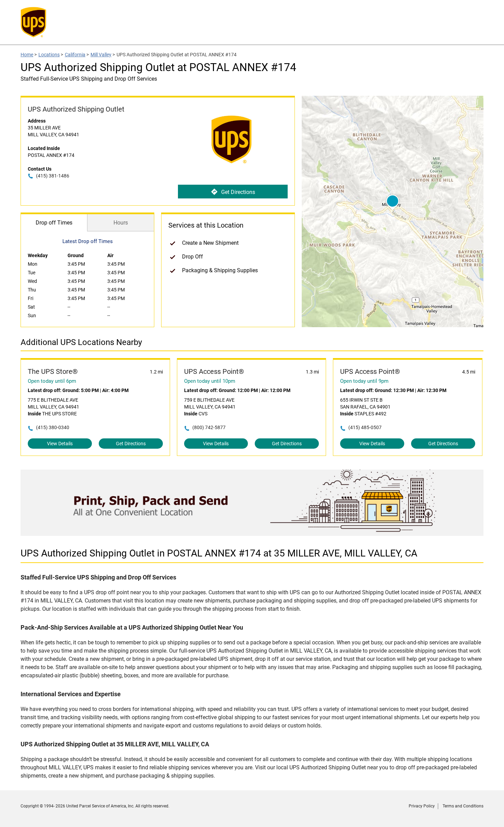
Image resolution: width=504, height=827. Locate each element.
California (75, 54)
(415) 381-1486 (52, 176)
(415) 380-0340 (52, 427)
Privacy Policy (422, 806)
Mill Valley (101, 54)
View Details (60, 443)
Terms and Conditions (463, 806)
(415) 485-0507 (365, 427)
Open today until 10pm (209, 381)
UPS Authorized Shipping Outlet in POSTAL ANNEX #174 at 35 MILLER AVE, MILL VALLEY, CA (219, 553)
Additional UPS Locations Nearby (81, 342)
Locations (49, 54)
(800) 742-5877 (209, 427)
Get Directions (238, 192)
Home (27, 54)
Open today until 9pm (364, 381)
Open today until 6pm (52, 381)
